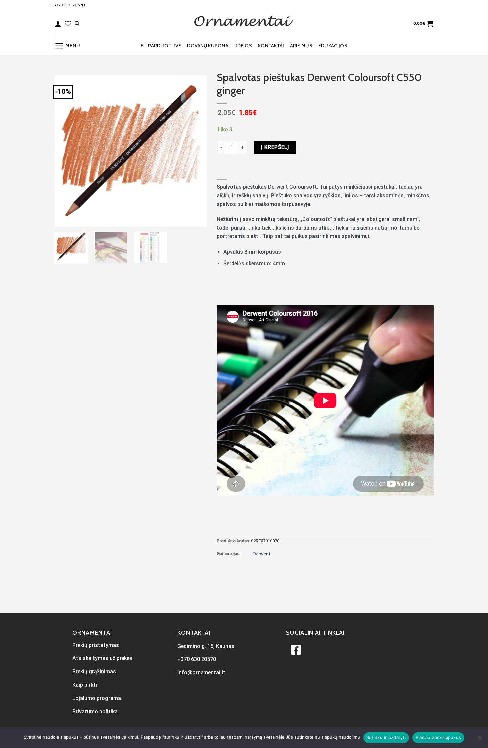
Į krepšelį (275, 147)
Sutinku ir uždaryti (386, 737)
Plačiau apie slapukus (438, 737)
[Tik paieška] (77, 23)
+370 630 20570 (70, 4)
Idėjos (244, 46)
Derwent (261, 553)
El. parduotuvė (161, 46)
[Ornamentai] (244, 23)
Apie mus (301, 46)
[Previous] (66, 151)
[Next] (195, 151)
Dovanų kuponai (208, 46)
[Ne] (479, 739)
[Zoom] (63, 218)
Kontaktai (271, 46)
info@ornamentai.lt (201, 672)
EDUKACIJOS (332, 46)
